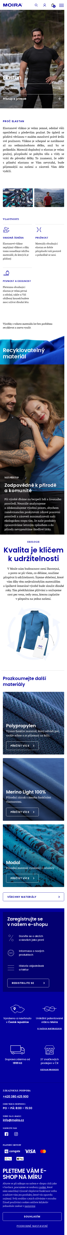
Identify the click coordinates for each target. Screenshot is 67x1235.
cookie (42, 1187)
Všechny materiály (21, 897)
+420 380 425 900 (15, 1096)
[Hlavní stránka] (12, 5)
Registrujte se (23, 983)
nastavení (30, 1206)
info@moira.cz (13, 1120)
